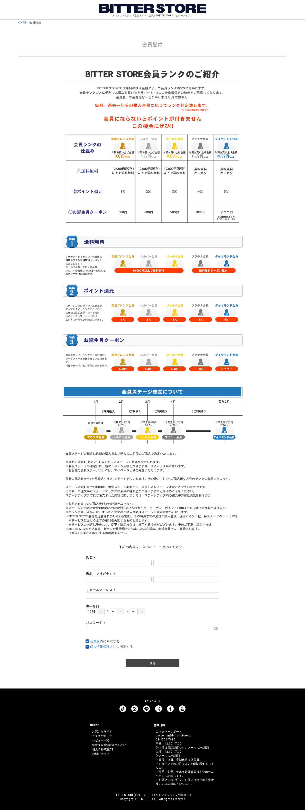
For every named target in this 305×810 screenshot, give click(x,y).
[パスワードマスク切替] (215, 628)
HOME (22, 22)
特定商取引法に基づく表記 (109, 745)
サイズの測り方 (102, 736)
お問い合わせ (100, 753)
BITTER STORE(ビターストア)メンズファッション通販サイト (152, 795)
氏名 (91, 557)
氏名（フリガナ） (101, 573)
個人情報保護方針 (103, 646)
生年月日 (92, 606)
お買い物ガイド (102, 731)
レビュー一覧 (100, 740)
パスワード (96, 622)
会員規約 (96, 641)
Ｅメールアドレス (101, 590)
